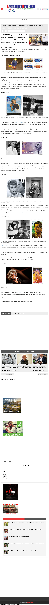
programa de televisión (25, 212)
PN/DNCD (5, 476)
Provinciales (5, 475)
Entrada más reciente (8, 374)
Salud (4, 477)
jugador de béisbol (20, 122)
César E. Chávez (4, 245)
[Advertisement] (24, 331)
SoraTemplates (30, 602)
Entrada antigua (42, 374)
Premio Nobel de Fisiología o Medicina (18, 165)
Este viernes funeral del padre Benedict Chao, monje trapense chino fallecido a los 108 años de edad (24, 367)
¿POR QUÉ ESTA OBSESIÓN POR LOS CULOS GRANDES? (18, 536)
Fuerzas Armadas (6, 478)
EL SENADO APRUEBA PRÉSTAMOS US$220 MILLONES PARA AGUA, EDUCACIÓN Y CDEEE (25, 529)
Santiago (4, 474)
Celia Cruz (19, 292)
